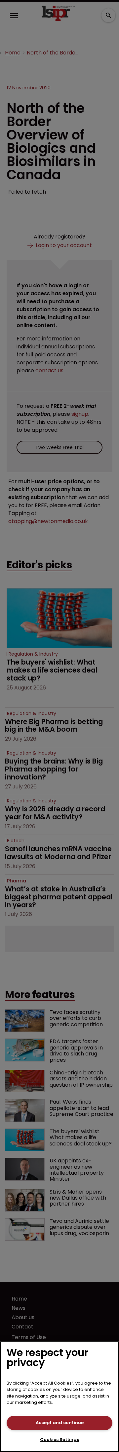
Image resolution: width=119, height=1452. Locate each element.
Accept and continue (60, 1422)
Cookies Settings (59, 1439)
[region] (59, 1396)
